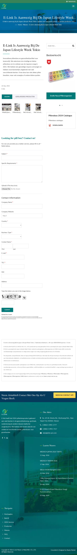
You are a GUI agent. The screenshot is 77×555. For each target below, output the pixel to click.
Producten (8, 526)
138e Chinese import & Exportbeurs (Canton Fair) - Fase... (56, 479)
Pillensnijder (56, 373)
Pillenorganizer (64, 373)
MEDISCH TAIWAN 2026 (48, 461)
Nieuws (25, 25)
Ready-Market (71, 550)
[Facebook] (2, 438)
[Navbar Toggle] (73, 6)
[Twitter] (4, 438)
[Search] (73, 46)
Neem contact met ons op (50, 376)
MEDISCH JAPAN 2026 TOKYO (51, 452)
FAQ (6, 534)
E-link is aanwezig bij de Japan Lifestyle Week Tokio (45, 25)
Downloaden (57, 125)
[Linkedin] (7, 438)
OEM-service (9, 522)
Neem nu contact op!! (64, 395)
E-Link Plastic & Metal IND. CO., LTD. (24, 550)
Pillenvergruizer (8, 376)
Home (20, 25)
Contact (7, 538)
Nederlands (71, 1)
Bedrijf (6, 518)
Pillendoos (44, 373)
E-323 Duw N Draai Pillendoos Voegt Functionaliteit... (53, 490)
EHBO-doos (24, 376)
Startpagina (8, 514)
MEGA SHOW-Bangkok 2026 (50, 470)
